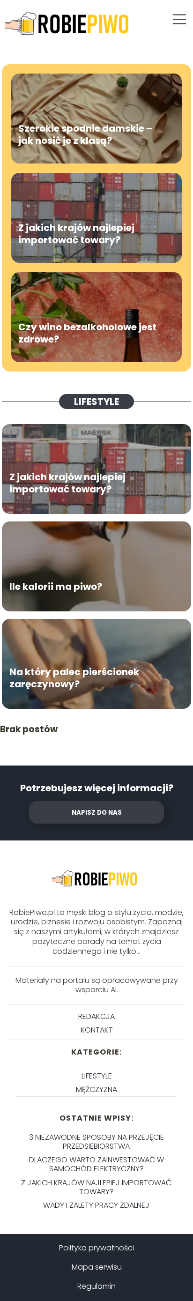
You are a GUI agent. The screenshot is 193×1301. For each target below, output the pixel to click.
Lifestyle (96, 401)
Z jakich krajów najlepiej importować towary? (76, 234)
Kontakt (97, 1030)
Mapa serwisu (97, 1267)
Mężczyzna (96, 1089)
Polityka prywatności (96, 1247)
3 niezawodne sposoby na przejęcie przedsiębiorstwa (96, 1142)
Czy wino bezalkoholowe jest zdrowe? (87, 333)
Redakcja (96, 1016)
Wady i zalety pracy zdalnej (96, 1205)
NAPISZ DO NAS (97, 812)
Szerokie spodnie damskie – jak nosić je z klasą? (85, 134)
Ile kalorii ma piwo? (56, 586)
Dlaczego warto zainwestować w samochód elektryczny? (96, 1164)
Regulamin (96, 1286)
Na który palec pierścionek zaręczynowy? (74, 678)
